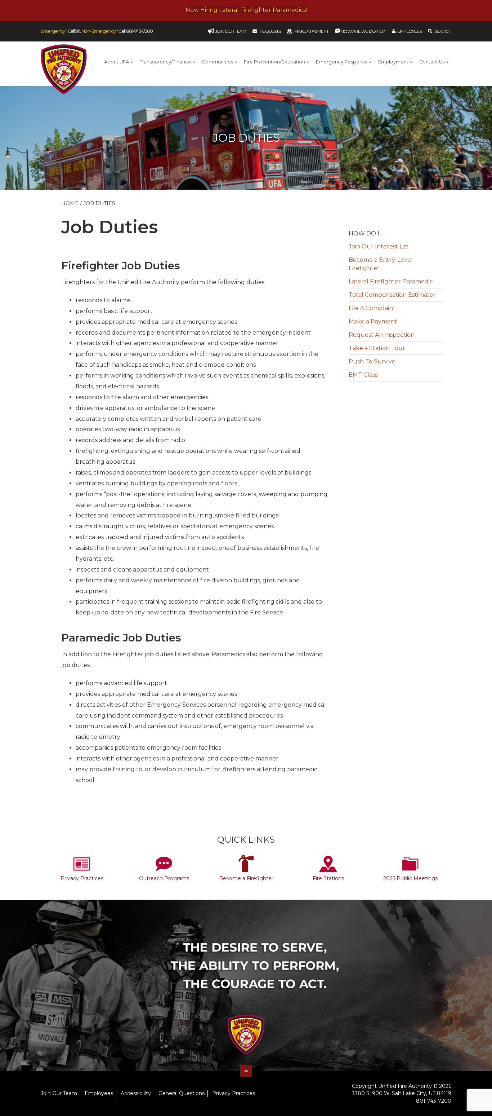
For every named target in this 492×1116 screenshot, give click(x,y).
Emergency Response (342, 62)
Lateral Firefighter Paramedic (391, 281)
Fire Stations (328, 878)
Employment (393, 62)
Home (70, 203)
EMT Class (363, 374)
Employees (99, 1093)
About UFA (116, 62)
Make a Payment (311, 31)
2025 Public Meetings (410, 878)
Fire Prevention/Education (274, 62)
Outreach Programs (164, 878)
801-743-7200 (139, 31)
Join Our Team (59, 1093)
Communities (217, 62)
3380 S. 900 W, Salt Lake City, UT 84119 (401, 1093)
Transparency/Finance (165, 62)
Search (443, 31)
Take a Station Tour (377, 348)
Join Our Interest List (379, 246)
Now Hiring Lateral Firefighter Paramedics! (246, 9)
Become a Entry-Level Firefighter (381, 264)
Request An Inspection (382, 334)
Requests (270, 31)
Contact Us (431, 62)
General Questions (181, 1093)
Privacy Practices (82, 878)
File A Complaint (372, 308)
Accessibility (136, 1093)
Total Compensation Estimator (392, 294)
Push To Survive (372, 361)
